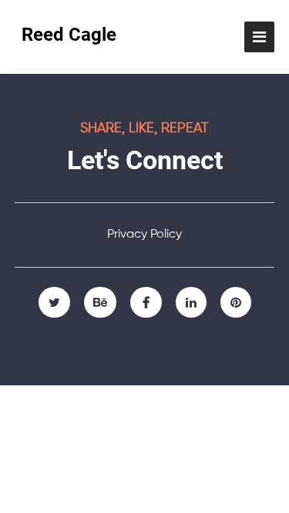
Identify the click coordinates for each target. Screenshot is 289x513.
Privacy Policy (144, 234)
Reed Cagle (69, 34)
